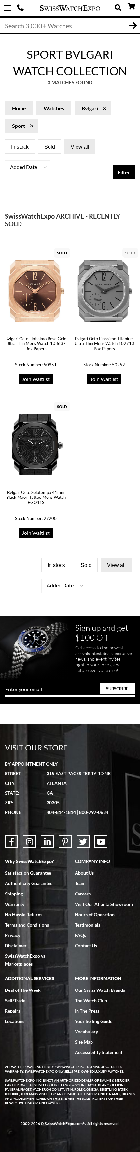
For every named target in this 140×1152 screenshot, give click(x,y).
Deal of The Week (23, 990)
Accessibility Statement (98, 1052)
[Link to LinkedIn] (47, 841)
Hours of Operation (95, 914)
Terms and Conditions (27, 925)
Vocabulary (86, 1031)
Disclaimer (16, 945)
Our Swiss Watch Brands (100, 990)
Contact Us (86, 945)
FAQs (80, 935)
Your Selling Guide (93, 1021)
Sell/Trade (15, 1000)
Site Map (84, 1042)
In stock (20, 147)
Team (80, 883)
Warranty (14, 904)
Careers (83, 893)
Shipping (14, 893)
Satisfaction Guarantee (28, 873)
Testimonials (87, 925)
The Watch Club (91, 1000)
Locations (14, 1021)
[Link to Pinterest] (65, 841)
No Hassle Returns (23, 914)
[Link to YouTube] (100, 841)
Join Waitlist (36, 379)
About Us (84, 873)
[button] (27, 167)
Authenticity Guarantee (28, 883)
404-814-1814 (21, 8)
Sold (49, 147)
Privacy (12, 935)
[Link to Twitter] (83, 841)
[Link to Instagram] (29, 841)
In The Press (87, 1011)
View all (80, 147)
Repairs (12, 1011)
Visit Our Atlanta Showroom (104, 904)
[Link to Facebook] (11, 841)
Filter (124, 172)
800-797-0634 (93, 812)
